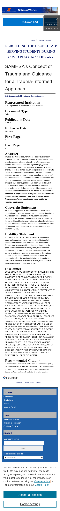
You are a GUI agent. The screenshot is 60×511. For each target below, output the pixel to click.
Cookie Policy (42, 485)
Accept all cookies (30, 494)
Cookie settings (42, 481)
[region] (30, 486)
